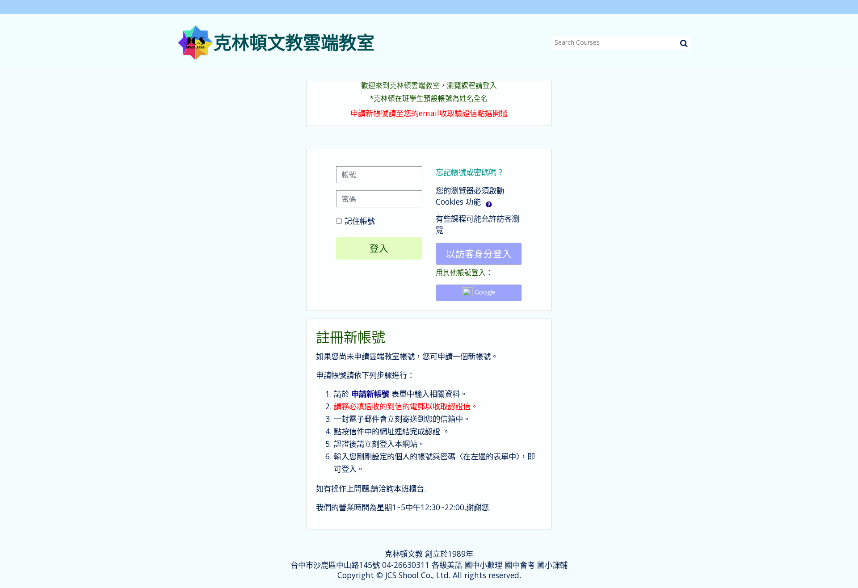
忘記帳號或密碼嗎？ (470, 172)
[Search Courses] (684, 43)
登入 (379, 248)
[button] (488, 203)
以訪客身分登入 (479, 254)
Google (484, 292)
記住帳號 (360, 221)
